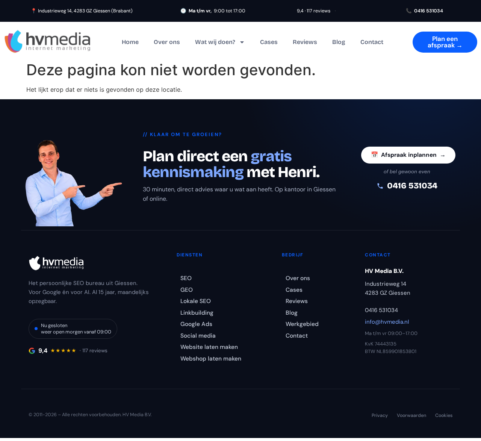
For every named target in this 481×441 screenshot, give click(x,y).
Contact (371, 41)
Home (130, 41)
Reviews (305, 41)
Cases (269, 41)
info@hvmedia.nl (387, 322)
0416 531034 (424, 11)
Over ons (167, 41)
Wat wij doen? (215, 41)
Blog (338, 41)
